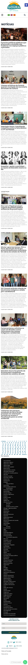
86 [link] (10, 453)
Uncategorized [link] (7, 610)
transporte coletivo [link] (8, 607)
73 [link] (3, 451)
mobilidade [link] (6, 546)
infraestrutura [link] (7, 528)
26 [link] (10, 444)
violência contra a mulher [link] (12, 506)
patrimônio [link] (6, 564)
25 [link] (8, 444)
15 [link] (9, 442)
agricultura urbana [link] (8, 463)
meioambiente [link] (7, 543)
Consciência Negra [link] (8, 489)
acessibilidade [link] (7, 460)
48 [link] (15, 447)
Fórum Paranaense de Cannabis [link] (11, 520)
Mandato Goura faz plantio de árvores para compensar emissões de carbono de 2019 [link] (13, 372)
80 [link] (20, 451)
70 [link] (20, 450)
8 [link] (20, 441)
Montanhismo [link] (7, 547)
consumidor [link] (7, 491)
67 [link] (13, 450)
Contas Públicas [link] (7, 493)
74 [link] (5, 451)
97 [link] (12, 454)
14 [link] (7, 442)
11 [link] (26, 441)
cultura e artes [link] (7, 497)
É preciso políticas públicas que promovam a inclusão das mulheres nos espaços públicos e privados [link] (13, 45)
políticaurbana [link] (7, 578)
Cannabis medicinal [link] (8, 477)
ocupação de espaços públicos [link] (11, 555)
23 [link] (3, 444)
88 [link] (15, 453)
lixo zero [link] (6, 538)
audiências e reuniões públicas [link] (11, 473)
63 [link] (3, 450)
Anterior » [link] (24, 454)
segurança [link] (6, 592)
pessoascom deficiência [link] (9, 572)
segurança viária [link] (8, 595)
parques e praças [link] (8, 561)
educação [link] (6, 512)
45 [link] (8, 447)
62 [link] (25, 448)
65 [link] (8, 450)
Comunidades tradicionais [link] (10, 486)
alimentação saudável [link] (9, 466)
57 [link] (12, 448)
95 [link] (7, 454)
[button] (2, 15)
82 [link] (25, 451)
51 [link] (23, 447)
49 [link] (18, 447)
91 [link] (22, 453)
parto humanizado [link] (8, 563)
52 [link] (25, 447)
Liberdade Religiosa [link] (8, 532)
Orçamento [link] (6, 557)
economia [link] (6, 509)
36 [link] (10, 445)
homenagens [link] (7, 523)
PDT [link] (5, 566)
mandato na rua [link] (7, 540)
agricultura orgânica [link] (8, 462)
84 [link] (5, 453)
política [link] (5, 573)
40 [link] (20, 445)
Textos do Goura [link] (8, 602)
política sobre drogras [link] (9, 576)
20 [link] (20, 442)
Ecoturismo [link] (6, 511)
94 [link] (4, 454)
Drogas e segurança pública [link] (10, 508)
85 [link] (8, 453)
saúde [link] (5, 589)
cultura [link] (5, 496)
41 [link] (22, 445)
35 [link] (7, 445)
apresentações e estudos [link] (9, 470)
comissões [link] (6, 485)
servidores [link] (6, 598)
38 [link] (15, 445)
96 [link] (9, 454)
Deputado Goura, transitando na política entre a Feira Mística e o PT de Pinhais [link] (13, 128)
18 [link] (15, 442)
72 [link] (25, 450)
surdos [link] (8, 505)
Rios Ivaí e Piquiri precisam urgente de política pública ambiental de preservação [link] (12, 207)
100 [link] (20, 454)
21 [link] (22, 442)
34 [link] (5, 445)
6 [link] (16, 441)
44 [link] (5, 447)
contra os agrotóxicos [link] (9, 494)
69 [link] (18, 450)
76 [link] (10, 451)
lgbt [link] (5, 529)
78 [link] (15, 451)
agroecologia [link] (7, 465)
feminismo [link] (6, 518)
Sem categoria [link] (7, 596)
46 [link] (10, 447)
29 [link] (17, 444)
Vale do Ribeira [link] (10, 483)
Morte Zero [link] (6, 551)
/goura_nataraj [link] (18, 642)
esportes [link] (6, 515)
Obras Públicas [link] (7, 554)
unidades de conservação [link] (10, 613)
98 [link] (14, 454)
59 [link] (17, 448)
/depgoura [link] (11, 645)
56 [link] (10, 448)
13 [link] (4, 442)
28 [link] (15, 444)
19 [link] (18, 442)
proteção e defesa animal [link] (9, 581)
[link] (26, 5)
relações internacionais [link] (9, 584)
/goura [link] (11, 642)
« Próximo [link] (3, 441)
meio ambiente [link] (7, 541)
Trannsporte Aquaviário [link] (12, 537)
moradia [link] (6, 549)
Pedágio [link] (6, 567)
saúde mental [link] (7, 590)
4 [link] (12, 441)
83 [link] (2, 453)
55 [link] (8, 448)
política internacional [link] (9, 575)
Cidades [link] (6, 482)
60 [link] (20, 448)
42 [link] (25, 445)
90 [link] (20, 453)
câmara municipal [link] (8, 476)
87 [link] (13, 453)
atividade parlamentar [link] (9, 471)
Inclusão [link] (9, 503)
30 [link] (20, 444)
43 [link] (2, 447)
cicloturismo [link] (7, 480)
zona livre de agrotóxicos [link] (9, 615)
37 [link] (12, 445)
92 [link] (25, 453)
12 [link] (2, 442)
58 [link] (15, 448)
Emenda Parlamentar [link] (9, 514)
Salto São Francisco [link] (8, 587)
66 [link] (10, 450)
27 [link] (13, 444)
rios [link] (5, 586)
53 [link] (3, 448)
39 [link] (17, 445)
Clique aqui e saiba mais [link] (7, 66)
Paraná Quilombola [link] (8, 560)
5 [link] (14, 441)
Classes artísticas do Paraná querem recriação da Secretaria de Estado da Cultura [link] (14, 87)
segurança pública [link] (8, 593)
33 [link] (3, 445)
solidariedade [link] (7, 601)
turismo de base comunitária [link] (10, 609)
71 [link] (22, 450)
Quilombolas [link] (10, 488)
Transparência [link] (7, 606)
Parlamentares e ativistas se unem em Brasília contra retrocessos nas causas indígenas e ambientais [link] (12, 330)
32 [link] (25, 444)
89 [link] (18, 453)
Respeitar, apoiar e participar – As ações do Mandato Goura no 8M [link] (13, 167)
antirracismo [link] (7, 468)
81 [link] (22, 451)
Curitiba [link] (6, 499)
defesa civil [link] (6, 500)
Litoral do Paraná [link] (8, 535)
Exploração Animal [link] (8, 517)
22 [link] (25, 442)
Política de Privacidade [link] (6, 651)
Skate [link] (5, 599)
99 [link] (17, 454)
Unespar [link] (6, 612)
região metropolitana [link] (9, 583)
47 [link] (13, 447)
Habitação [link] (6, 521)
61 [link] (22, 448)
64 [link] (5, 450)
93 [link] (2, 454)
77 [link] (12, 451)
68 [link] (15, 450)
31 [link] (22, 444)
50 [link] (20, 447)
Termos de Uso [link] (4, 654)
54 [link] (5, 448)
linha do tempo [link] (7, 534)
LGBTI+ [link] (5, 531)
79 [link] (17, 451)
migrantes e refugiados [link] (9, 544)
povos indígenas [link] (8, 580)
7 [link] (18, 441)
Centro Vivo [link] (6, 479)
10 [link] (24, 441)
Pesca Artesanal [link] (7, 570)
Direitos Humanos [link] (8, 502)
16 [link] (11, 442)
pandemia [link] (6, 558)
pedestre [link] (6, 569)
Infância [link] (6, 525)
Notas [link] (5, 552)
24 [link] (5, 444)
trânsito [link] (6, 604)
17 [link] (13, 442)
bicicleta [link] (6, 474)
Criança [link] (8, 526)
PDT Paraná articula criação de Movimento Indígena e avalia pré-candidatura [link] (13, 290)
